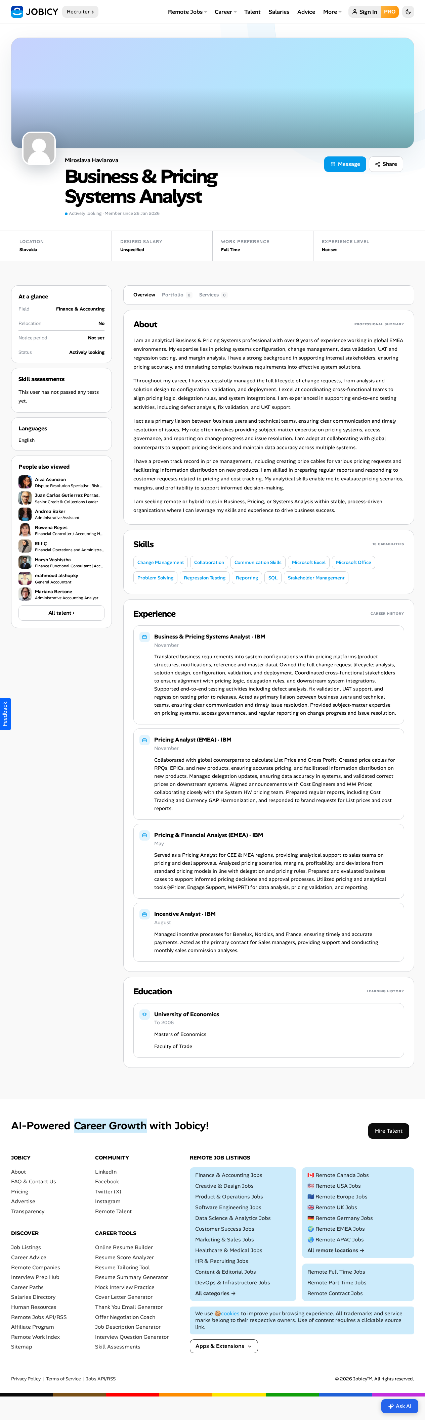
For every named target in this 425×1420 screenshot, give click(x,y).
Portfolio (176, 294)
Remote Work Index (35, 1337)
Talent (252, 11)
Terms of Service (63, 1379)
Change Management (160, 562)
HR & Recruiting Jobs (221, 1261)
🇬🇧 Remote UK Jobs (332, 1207)
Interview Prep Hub (35, 1277)
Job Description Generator (128, 1327)
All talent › (61, 612)
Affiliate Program (32, 1327)
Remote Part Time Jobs (337, 1282)
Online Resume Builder (124, 1247)
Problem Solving (155, 578)
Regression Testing (204, 578)
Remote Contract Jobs (335, 1293)
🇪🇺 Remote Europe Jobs (337, 1196)
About (18, 1172)
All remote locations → (336, 1250)
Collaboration (209, 562)
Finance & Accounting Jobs (228, 1175)
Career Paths (27, 1287)
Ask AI (404, 1406)
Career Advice (28, 1257)
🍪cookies (227, 1313)
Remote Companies (35, 1267)
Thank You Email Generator (129, 1307)
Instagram (108, 1201)
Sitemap (21, 1346)
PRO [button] (389, 11)
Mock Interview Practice (125, 1287)
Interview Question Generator (132, 1337)
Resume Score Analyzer (124, 1257)
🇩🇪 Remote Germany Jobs (340, 1218)
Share (390, 164)
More (330, 11)
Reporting (247, 578)
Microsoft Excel (309, 562)
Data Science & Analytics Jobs (233, 1218)
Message (349, 164)
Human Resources (33, 1307)
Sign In (368, 11)
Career (223, 11)
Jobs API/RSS (101, 1379)
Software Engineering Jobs (228, 1207)
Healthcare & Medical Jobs (228, 1250)
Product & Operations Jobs (229, 1196)
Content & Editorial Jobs (225, 1272)
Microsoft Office (353, 562)
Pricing (19, 1191)
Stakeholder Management (316, 578)
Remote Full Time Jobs (336, 1272)
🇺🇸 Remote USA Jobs (334, 1186)
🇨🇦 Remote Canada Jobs (338, 1175)
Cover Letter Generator (124, 1297)
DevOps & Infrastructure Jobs (232, 1282)
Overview (144, 294)
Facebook (107, 1181)
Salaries (279, 11)
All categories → (215, 1293)
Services (212, 294)
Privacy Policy (26, 1379)
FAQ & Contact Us (33, 1181)
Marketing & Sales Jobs (224, 1239)
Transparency (28, 1211)
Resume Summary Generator (131, 1277)
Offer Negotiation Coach (125, 1317)
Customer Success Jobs (224, 1229)
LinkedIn (106, 1172)
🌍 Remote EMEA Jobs (336, 1229)
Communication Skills (258, 562)
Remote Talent (113, 1211)
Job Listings (26, 1247)
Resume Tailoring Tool (122, 1267)
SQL (273, 578)
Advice (306, 11)
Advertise (23, 1201)
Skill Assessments (117, 1346)
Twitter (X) (108, 1191)
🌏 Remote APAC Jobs (335, 1239)
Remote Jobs (185, 11)
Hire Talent (388, 1130)
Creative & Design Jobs (224, 1186)
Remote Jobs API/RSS (39, 1317)
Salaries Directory (33, 1297)
